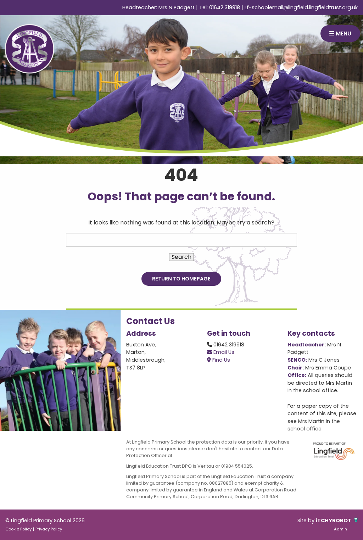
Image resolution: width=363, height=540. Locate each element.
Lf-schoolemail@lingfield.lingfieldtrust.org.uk (301, 7)
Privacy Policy (48, 529)
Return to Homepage (181, 278)
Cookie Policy (18, 529)
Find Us (220, 359)
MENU (342, 33)
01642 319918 (224, 7)
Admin (340, 529)
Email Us (223, 352)
